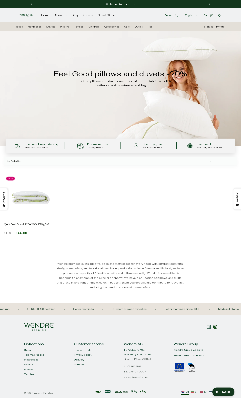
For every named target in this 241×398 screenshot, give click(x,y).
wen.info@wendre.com (138, 354)
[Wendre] (39, 327)
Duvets (50, 26)
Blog (75, 15)
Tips (149, 26)
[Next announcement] (209, 4)
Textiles (79, 26)
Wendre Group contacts (189, 355)
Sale (127, 26)
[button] (176, 15)
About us (60, 15)
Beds (19, 26)
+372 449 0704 (134, 349)
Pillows (64, 26)
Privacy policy (83, 354)
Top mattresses (34, 354)
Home (45, 15)
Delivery (79, 359)
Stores (88, 15)
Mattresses (34, 26)
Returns (79, 364)
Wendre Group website (188, 349)
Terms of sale (82, 350)
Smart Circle (106, 15)
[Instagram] (209, 327)
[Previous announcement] (31, 4)
